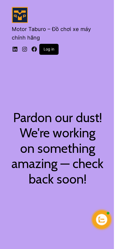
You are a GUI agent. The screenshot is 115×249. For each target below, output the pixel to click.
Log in (49, 49)
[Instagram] (24, 49)
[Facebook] (34, 49)
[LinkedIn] (15, 49)
